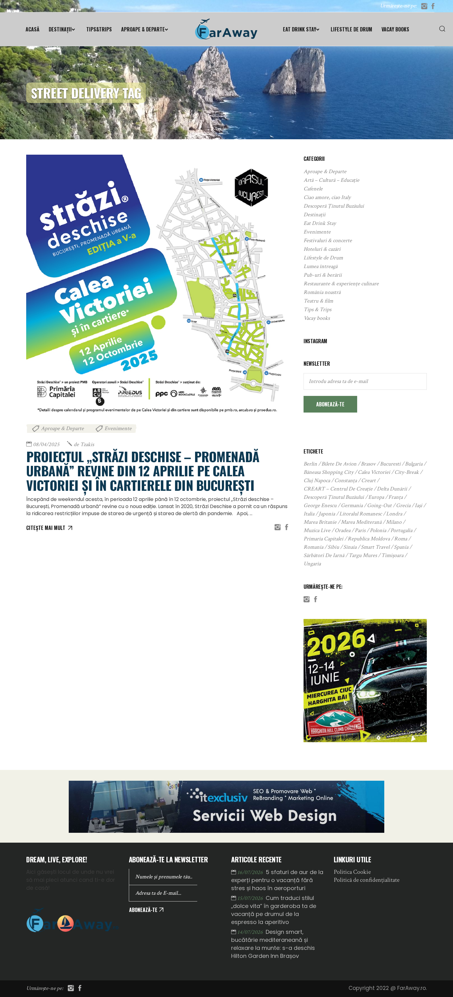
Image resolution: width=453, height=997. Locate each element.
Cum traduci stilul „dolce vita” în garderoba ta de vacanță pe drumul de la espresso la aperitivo (273, 910)
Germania (352, 505)
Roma (400, 538)
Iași (418, 505)
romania (313, 547)
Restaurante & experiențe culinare (341, 283)
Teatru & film (318, 300)
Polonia (378, 530)
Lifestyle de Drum (323, 257)
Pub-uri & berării (323, 275)
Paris (360, 530)
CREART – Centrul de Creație (338, 488)
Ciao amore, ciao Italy (327, 197)
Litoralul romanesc (360, 513)
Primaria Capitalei (323, 538)
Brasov (368, 463)
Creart (368, 480)
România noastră (322, 292)
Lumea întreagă (320, 266)
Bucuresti (390, 463)
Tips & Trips (317, 309)
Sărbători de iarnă (324, 555)
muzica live (317, 530)
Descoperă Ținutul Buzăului (334, 206)
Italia (309, 513)
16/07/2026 (250, 872)
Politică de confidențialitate (366, 880)
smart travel (375, 547)
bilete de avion (339, 463)
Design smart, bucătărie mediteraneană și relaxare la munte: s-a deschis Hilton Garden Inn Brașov (273, 944)
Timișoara (392, 555)
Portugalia (401, 530)
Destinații (314, 214)
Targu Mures (363, 555)
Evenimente (118, 428)
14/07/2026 (250, 932)
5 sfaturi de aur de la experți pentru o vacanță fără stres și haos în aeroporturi (277, 880)
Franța (395, 497)
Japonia (327, 513)
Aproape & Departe (62, 428)
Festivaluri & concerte (328, 240)
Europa (376, 497)
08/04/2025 (46, 444)
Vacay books (317, 318)
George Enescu (320, 505)
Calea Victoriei (374, 472)
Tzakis (84, 444)
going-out (379, 505)
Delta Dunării (392, 488)
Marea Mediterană (361, 522)
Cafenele (313, 188)
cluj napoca (317, 480)
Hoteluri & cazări (322, 249)
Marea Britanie (320, 522)
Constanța (345, 480)
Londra (394, 513)
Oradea (342, 530)
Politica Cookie (352, 872)
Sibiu (333, 547)
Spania (401, 547)
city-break (406, 472)
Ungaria (312, 563)
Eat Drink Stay (320, 223)
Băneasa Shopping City (328, 472)
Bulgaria (413, 463)
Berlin (310, 463)
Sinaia (350, 547)
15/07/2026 (250, 898)
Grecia (403, 505)
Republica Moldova (369, 538)
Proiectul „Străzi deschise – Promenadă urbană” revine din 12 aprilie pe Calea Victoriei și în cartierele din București (142, 470)
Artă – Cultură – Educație (331, 180)
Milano (394, 522)
